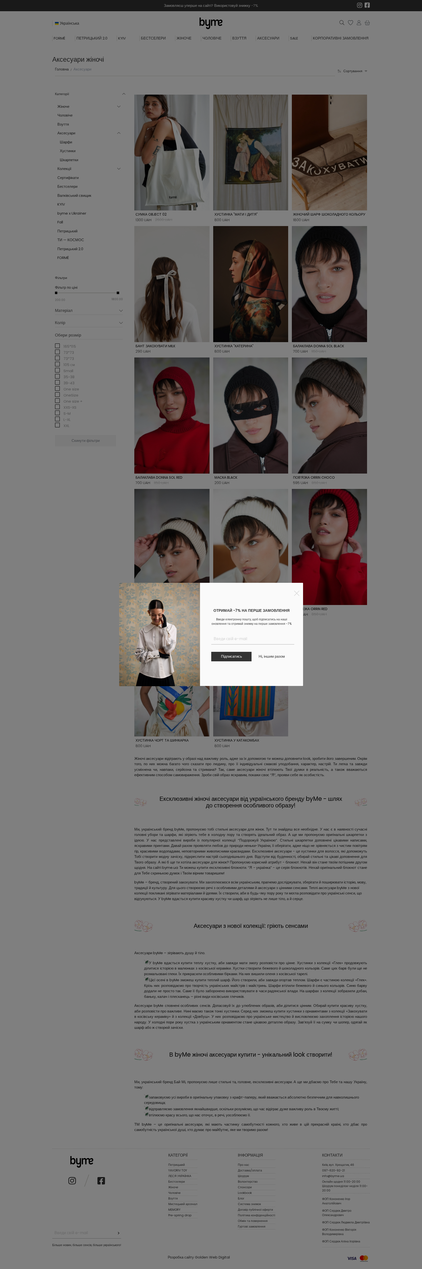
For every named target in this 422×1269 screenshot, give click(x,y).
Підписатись (231, 656)
